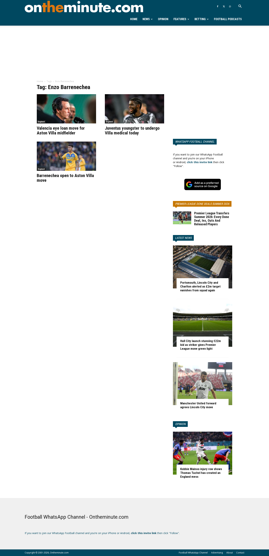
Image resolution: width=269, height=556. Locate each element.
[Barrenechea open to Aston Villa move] (66, 156)
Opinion (163, 19)
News (146, 19)
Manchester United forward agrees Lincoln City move (198, 405)
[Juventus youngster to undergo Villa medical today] (134, 108)
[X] (224, 6)
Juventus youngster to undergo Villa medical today (132, 131)
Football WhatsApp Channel (193, 552)
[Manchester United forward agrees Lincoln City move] (202, 383)
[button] (240, 6)
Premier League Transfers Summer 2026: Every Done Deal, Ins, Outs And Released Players (211, 218)
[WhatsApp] (230, 6)
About (229, 552)
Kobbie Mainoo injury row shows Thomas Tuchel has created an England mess (201, 472)
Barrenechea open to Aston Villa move (65, 178)
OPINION (180, 424)
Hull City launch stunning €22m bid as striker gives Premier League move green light (200, 344)
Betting (200, 19)
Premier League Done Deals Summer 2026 (202, 204)
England (41, 122)
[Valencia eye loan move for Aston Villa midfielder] (66, 108)
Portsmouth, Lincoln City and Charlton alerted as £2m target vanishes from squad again (200, 286)
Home (133, 19)
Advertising (217, 552)
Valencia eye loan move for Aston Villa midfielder (61, 131)
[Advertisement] (134, 53)
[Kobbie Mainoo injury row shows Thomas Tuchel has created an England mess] (202, 453)
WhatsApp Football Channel (194, 141)
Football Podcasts (228, 19)
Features (179, 19)
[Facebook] (217, 6)
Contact (240, 552)
